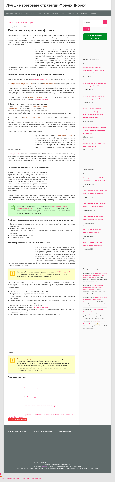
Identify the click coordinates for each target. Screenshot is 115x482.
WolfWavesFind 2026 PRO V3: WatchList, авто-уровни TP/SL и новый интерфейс (93, 70)
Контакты (37, 466)
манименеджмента (41, 99)
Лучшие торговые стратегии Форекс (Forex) (46, 5)
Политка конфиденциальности (60, 466)
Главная (10, 23)
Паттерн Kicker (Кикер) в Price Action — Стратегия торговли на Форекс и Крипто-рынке (95, 275)
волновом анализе (41, 307)
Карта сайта (77, 466)
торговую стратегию (39, 79)
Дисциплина (14, 154)
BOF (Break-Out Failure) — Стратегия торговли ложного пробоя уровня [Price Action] (94, 130)
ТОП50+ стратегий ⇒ (64, 272)
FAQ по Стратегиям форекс (24, 23)
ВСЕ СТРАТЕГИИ (10, 13)
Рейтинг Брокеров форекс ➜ (95, 37)
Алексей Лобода (23, 27)
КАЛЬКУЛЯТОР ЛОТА (30, 13)
